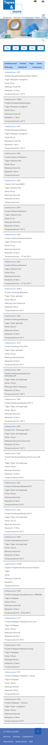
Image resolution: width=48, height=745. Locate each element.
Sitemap (16, 736)
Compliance (27, 736)
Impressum (8, 741)
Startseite (17, 17)
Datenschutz (21, 741)
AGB (31, 741)
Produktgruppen (28, 17)
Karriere (7, 736)
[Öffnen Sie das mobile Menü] (43, 15)
